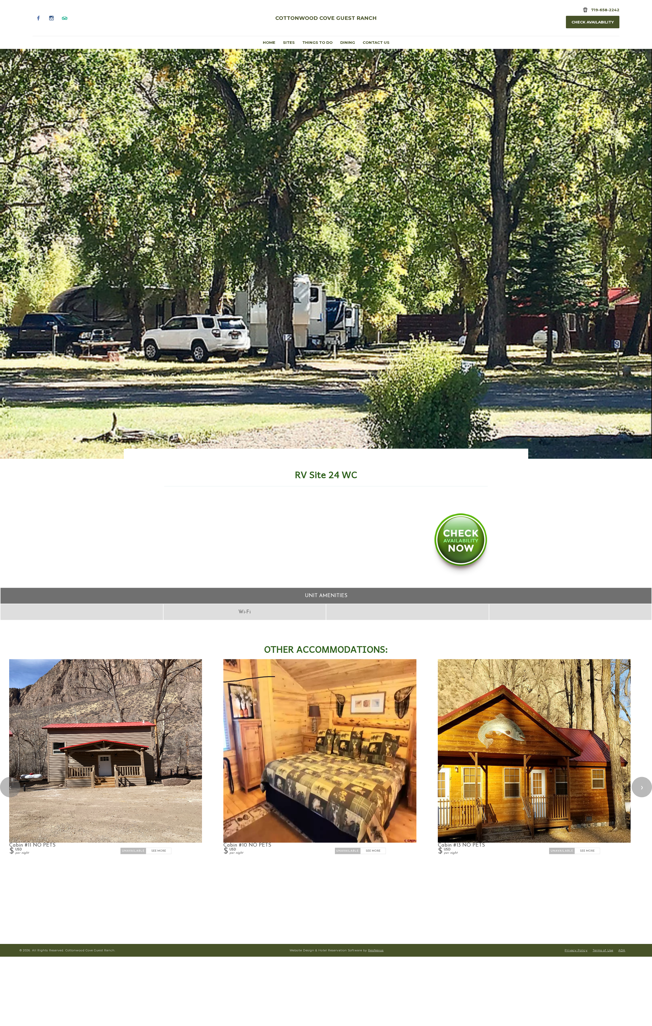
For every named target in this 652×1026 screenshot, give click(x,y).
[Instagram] (52, 18)
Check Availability (593, 22)
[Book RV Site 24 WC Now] (460, 575)
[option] (326, 254)
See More (158, 850)
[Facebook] (39, 18)
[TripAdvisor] (65, 18)
